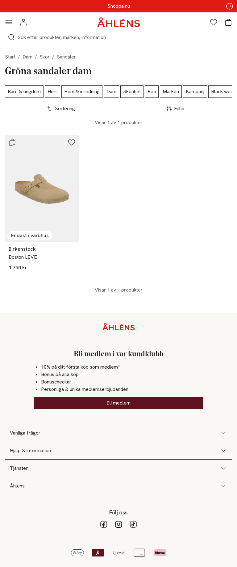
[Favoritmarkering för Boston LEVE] (71, 142)
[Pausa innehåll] (229, 6)
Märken (171, 91)
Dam (27, 57)
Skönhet (132, 91)
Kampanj (195, 91)
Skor (45, 57)
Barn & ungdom (24, 91)
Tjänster (19, 468)
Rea (152, 91)
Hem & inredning (82, 91)
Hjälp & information (30, 450)
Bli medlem (118, 403)
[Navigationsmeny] (8, 22)
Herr (52, 91)
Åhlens (17, 486)
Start (10, 57)
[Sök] (11, 37)
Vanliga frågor (25, 433)
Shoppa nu (118, 6)
